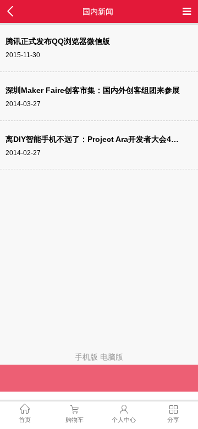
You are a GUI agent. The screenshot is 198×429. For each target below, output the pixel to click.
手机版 (86, 357)
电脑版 (111, 357)
